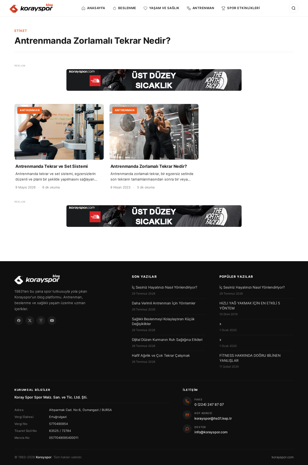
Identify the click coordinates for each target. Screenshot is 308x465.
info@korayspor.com (210, 432)
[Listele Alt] (154, 216)
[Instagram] (41, 320)
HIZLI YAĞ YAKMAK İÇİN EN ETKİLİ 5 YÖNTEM (249, 305)
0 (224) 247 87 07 (209, 404)
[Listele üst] (154, 80)
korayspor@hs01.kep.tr (213, 418)
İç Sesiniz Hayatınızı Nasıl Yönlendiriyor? (164, 287)
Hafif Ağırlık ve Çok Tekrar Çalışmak (161, 355)
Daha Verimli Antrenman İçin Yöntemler (163, 303)
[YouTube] (52, 320)
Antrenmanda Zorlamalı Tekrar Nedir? (148, 166)
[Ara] (293, 8)
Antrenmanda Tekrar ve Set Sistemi (51, 166)
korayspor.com (283, 457)
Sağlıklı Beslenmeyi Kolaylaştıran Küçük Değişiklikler (163, 321)
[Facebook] (18, 320)
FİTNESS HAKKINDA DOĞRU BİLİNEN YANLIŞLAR (250, 357)
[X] (30, 320)
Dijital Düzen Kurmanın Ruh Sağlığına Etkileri (167, 340)
